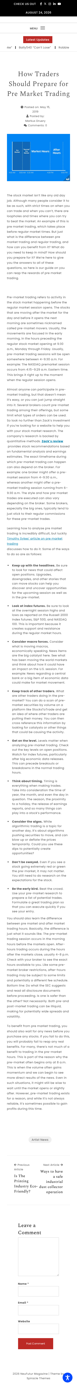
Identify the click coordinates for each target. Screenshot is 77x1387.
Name (23, 1284)
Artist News (40, 1140)
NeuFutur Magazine (34, 1374)
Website (24, 1321)
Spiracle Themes (38, 1378)
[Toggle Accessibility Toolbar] (67, 1377)
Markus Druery (35, 121)
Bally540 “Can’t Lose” (29, 47)
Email (23, 1303)
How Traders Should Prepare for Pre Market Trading (38, 84)
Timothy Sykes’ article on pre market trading (35, 541)
